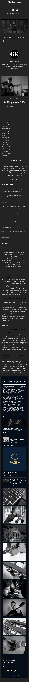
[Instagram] (14, 179)
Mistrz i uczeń (8, 254)
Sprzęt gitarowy (14, 98)
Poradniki (16, 260)
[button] (11, 108)
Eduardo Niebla (5, 237)
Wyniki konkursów (11, 266)
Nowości (17, 256)
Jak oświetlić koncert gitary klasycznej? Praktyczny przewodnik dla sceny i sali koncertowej (14, 102)
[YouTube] (17, 179)
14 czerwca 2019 (14, 442)
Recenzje (5, 262)
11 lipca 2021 (13, 485)
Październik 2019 (6, 135)
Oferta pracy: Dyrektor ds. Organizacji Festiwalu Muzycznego (13, 473)
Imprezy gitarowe (21, 249)
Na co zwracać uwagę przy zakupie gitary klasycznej (14, 217)
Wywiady (21, 266)
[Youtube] (11, 670)
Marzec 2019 (5, 122)
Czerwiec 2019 (5, 128)
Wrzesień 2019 (5, 133)
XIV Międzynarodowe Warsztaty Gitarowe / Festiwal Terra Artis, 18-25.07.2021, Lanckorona (18, 481)
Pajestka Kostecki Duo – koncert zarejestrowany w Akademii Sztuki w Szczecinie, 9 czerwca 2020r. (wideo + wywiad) (13, 430)
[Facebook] (12, 179)
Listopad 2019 (5, 137)
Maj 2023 (4, 155)
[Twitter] (7, 670)
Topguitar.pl (5, 272)
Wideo (24, 262)
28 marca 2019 (10, 13)
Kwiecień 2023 (5, 153)
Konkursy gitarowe (9, 252)
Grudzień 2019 (5, 139)
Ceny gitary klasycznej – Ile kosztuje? (10, 222)
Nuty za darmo (7, 260)
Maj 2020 (4, 148)
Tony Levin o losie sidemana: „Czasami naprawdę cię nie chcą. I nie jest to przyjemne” (12, 357)
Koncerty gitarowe (14, 251)
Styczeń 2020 (5, 140)
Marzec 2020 (5, 144)
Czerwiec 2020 (5, 149)
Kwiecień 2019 (5, 124)
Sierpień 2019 (5, 131)
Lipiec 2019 (4, 130)
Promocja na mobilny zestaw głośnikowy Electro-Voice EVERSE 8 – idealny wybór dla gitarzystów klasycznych (13, 208)
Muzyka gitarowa (19, 254)
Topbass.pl (4, 325)
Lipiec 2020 (4, 151)
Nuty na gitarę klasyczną (14, 258)
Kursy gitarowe (21, 252)
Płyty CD (24, 260)
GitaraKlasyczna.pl (14, 2)
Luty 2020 (4, 142)
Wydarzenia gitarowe (14, 264)
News (11, 256)
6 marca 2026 (20, 106)
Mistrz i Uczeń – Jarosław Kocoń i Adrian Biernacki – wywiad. (17, 439)
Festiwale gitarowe (14, 247)
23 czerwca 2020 (7, 434)
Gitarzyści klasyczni (8, 249)
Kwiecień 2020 (5, 146)
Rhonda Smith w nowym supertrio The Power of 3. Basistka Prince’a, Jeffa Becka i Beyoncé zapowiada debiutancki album (14, 331)
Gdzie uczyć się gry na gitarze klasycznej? (11, 213)
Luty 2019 (4, 121)
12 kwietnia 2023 (7, 475)
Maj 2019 (4, 126)
